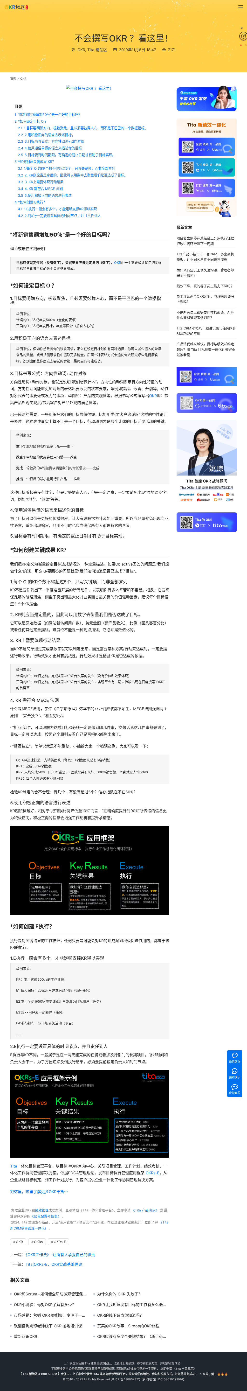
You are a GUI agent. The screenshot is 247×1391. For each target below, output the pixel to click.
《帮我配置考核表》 (45, 1216)
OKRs (38, 1242)
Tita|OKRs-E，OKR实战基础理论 (54, 1264)
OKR (81, 49)
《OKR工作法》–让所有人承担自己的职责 (60, 1254)
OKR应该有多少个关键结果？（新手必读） (133, 1336)
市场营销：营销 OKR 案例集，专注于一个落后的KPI (50, 1315)
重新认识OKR (25, 1336)
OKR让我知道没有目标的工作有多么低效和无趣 (133, 1304)
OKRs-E (152, 1172)
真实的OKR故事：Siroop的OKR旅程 (128, 1326)
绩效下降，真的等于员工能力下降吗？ (205, 286)
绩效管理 (41, 1210)
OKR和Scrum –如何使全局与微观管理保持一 (50, 1294)
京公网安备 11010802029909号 (163, 1379)
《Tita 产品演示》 (144, 1210)
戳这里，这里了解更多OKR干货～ (39, 1191)
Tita (13, 1166)
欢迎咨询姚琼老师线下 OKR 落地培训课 (48, 1326)
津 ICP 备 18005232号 (126, 1379)
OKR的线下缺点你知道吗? (119, 1315)
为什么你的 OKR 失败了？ (119, 1294)
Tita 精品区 (97, 49)
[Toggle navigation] (241, 7)
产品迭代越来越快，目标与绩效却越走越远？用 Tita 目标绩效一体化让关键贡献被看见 (206, 349)
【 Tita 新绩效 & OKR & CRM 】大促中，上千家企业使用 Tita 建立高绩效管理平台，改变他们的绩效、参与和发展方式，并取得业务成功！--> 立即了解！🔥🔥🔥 (123, 1374)
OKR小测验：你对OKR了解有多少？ (45, 1304)
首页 (13, 78)
